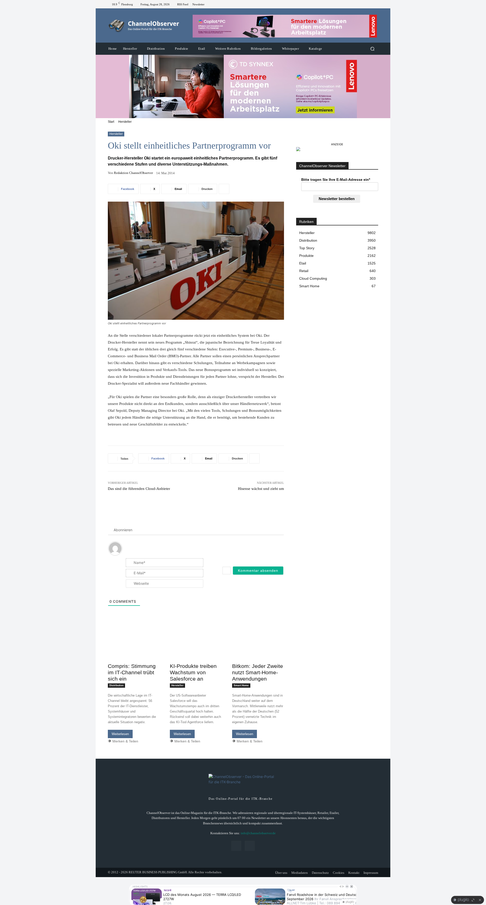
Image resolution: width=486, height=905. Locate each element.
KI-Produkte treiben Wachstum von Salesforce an (193, 672)
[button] (372, 49)
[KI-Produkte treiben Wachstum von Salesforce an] (196, 647)
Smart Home (241, 685)
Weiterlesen (120, 734)
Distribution (116, 685)
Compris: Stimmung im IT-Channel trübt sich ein (132, 672)
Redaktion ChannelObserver (133, 172)
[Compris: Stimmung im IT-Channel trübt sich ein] (134, 647)
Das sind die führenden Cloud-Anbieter (139, 489)
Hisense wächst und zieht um (261, 489)
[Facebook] (369, 4)
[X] (375, 4)
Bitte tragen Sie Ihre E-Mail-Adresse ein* (335, 180)
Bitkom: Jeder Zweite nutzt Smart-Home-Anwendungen (257, 672)
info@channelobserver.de (258, 833)
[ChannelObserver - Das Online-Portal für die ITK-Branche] (144, 25)
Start (111, 121)
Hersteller (125, 121)
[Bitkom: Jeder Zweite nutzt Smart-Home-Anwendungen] (258, 647)
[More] (224, 189)
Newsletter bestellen (337, 199)
